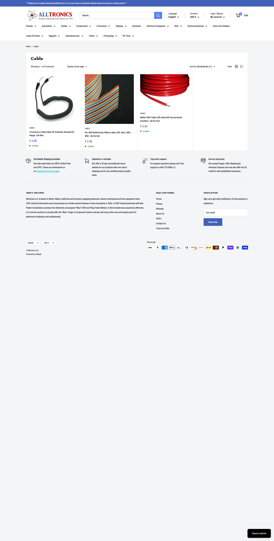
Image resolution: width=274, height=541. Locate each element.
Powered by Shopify (34, 254)
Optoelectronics (72, 35)
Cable (32, 128)
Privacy (159, 203)
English (30, 242)
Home (28, 46)
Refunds (159, 208)
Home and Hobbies (221, 26)
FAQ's (158, 218)
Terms (158, 198)
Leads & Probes (33, 35)
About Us (160, 213)
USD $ (46, 242)
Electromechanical (196, 26)
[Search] (158, 15)
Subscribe (213, 222)
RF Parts (126, 35)
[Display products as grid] (236, 66)
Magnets (52, 35)
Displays (119, 26)
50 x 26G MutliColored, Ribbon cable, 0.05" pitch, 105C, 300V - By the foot (108, 134)
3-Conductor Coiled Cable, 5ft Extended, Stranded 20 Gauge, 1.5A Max (51, 134)
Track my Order (162, 228)
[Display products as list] (241, 66)
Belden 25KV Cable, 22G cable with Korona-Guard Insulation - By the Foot (161, 119)
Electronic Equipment (156, 26)
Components (82, 26)
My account (216, 17)
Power (92, 35)
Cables (64, 26)
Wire (176, 26)
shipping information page (47, 171)
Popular (29, 26)
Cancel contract (259, 533)
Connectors (102, 26)
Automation (47, 26)
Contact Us (161, 223)
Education (136, 26)
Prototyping (109, 35)
